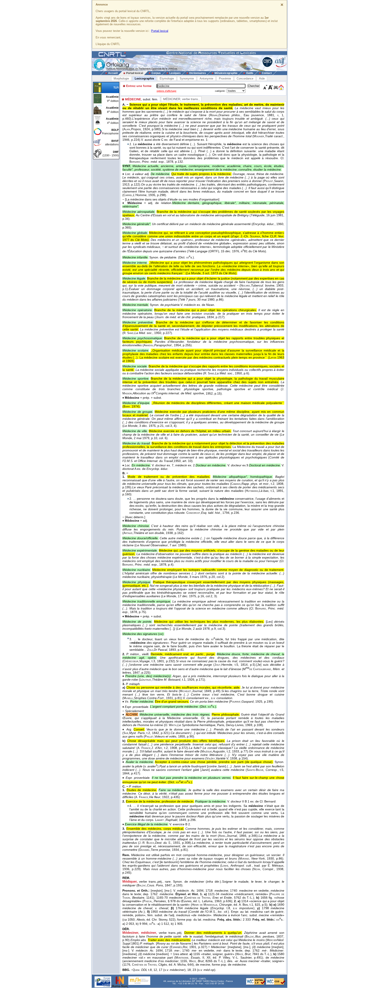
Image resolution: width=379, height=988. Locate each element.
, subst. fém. (141, 99)
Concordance (245, 78)
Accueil (113, 73)
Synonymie (187, 78)
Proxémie (225, 78)
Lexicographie (144, 78)
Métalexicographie (226, 73)
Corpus (156, 73)
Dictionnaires (197, 73)
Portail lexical (159, 30)
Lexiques (175, 73)
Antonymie (206, 78)
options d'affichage (166, 91)
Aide (262, 78)
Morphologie (121, 78)
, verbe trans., (181, 99)
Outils (249, 73)
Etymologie (167, 78)
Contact (267, 73)
